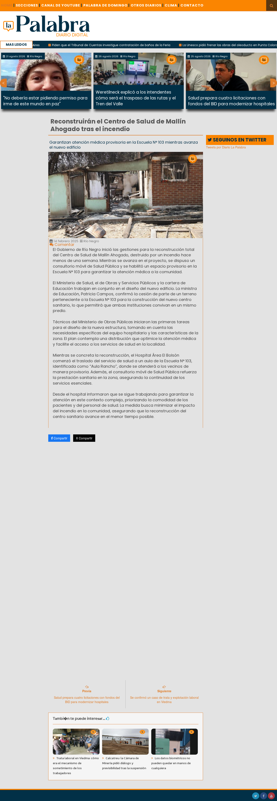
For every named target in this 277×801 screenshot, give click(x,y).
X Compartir (84, 438)
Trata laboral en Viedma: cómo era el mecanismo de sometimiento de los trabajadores (76, 765)
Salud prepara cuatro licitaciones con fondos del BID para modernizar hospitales (231, 101)
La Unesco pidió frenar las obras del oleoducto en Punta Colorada (212, 45)
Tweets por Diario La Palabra (226, 147)
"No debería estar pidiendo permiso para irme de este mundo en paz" (45, 101)
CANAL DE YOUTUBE (61, 5)
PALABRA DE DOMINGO (106, 5)
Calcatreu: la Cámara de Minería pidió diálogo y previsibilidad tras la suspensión (124, 763)
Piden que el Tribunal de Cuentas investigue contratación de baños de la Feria (91, 45)
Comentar (63, 244)
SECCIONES (28, 5)
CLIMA (172, 5)
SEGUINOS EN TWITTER (239, 139)
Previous (3, 83)
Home (8, 5)
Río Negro (91, 241)
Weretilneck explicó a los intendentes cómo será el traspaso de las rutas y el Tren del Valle (136, 98)
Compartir (60, 438)
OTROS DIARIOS (147, 5)
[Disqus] (126, 502)
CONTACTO (191, 5)
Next (273, 83)
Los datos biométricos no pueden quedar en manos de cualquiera (171, 763)
